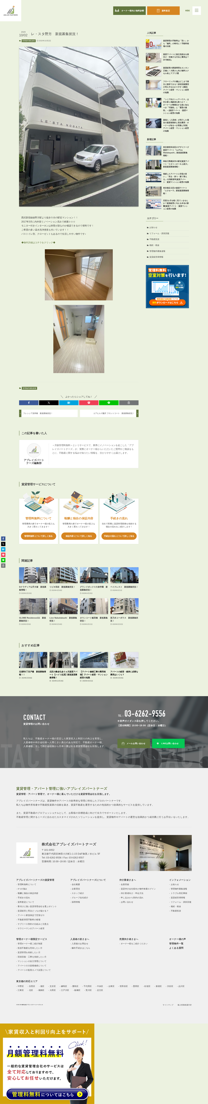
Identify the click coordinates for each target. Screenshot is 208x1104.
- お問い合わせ (126, 902)
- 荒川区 (88, 990)
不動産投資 (154, 239)
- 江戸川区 (64, 990)
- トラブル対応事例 (178, 893)
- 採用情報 (75, 902)
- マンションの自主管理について (31, 961)
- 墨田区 (135, 986)
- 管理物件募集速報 (178, 889)
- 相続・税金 (175, 906)
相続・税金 (154, 245)
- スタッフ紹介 (77, 893)
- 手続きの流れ (23, 897)
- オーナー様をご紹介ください (133, 943)
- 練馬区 (63, 986)
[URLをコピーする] (129, 402)
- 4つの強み (21, 889)
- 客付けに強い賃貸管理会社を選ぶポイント (36, 906)
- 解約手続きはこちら (80, 948)
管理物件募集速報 (28, 41)
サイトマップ (168, 1005)
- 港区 (41, 986)
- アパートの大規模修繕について (31, 965)
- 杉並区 (147, 986)
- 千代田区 (87, 986)
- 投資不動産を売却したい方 (29, 948)
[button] (28, 402)
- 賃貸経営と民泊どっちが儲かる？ (32, 911)
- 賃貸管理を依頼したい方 (28, 952)
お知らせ (153, 227)
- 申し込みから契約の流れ (131, 897)
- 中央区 (99, 986)
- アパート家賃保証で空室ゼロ (30, 915)
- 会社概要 (75, 884)
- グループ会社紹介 (79, 897)
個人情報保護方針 (185, 1005)
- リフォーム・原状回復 (180, 902)
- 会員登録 (124, 884)
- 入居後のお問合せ (79, 943)
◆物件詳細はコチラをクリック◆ (38, 242)
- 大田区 (52, 990)
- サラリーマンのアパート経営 (30, 928)
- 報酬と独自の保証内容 (27, 893)
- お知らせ (174, 884)
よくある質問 (176, 948)
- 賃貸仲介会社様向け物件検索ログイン (137, 889)
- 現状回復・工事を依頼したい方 (31, 957)
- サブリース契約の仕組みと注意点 (32, 924)
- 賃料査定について (25, 902)
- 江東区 (20, 990)
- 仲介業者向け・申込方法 (131, 893)
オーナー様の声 (177, 939)
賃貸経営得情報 (156, 257)
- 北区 (30, 990)
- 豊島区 (74, 986)
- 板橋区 (77, 990)
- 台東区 (110, 986)
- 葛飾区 (40, 990)
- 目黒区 (31, 986)
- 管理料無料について (26, 884)
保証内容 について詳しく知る (79, 536)
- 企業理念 (75, 889)
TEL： (142, 716)
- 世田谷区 (123, 986)
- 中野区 (20, 986)
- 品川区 (181, 986)
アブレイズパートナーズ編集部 (34, 461)
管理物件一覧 (176, 943)
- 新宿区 (158, 986)
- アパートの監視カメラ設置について (33, 970)
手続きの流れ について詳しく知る (119, 536)
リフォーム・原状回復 (159, 233)
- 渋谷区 (169, 986)
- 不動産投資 (175, 911)
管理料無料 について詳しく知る (38, 536)
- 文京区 (52, 986)
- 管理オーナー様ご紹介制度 (29, 943)
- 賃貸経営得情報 (177, 897)
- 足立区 (99, 990)
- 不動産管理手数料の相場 (28, 919)
